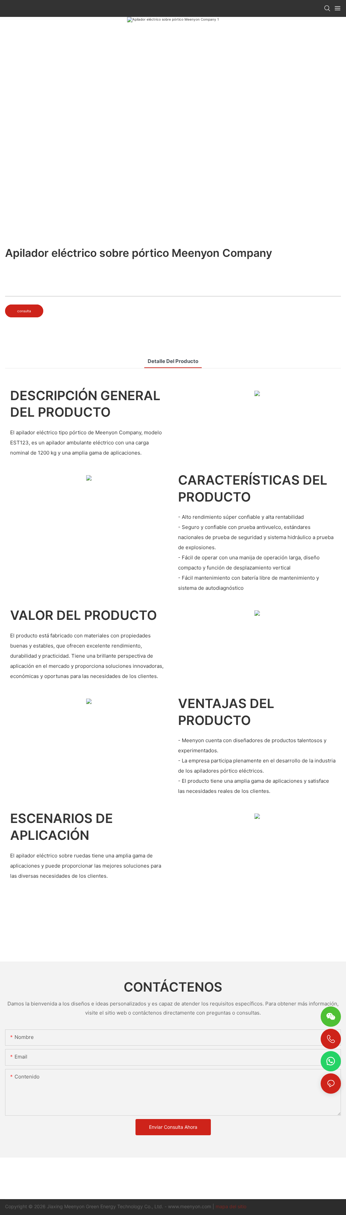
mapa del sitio (231, 1206)
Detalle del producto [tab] (173, 361)
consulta (24, 311)
